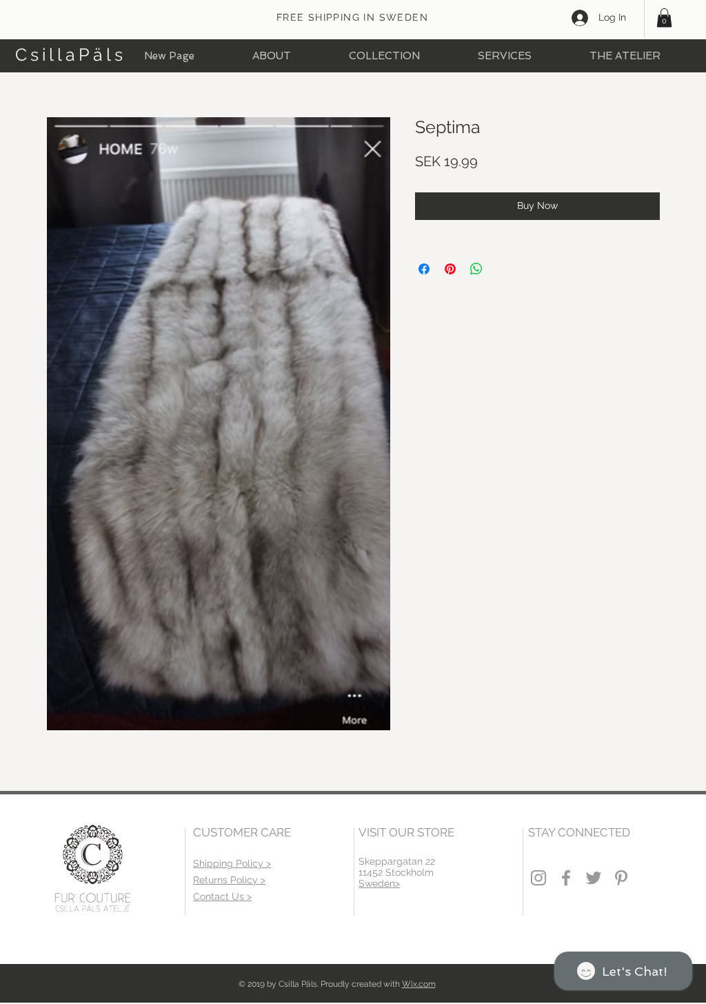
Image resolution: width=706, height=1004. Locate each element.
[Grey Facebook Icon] (566, 877)
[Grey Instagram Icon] (538, 877)
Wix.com (419, 984)
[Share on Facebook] (424, 269)
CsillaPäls (70, 54)
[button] (664, 17)
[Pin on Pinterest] (450, 269)
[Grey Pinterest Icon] (621, 877)
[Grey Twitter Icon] (593, 877)
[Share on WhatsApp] (476, 269)
